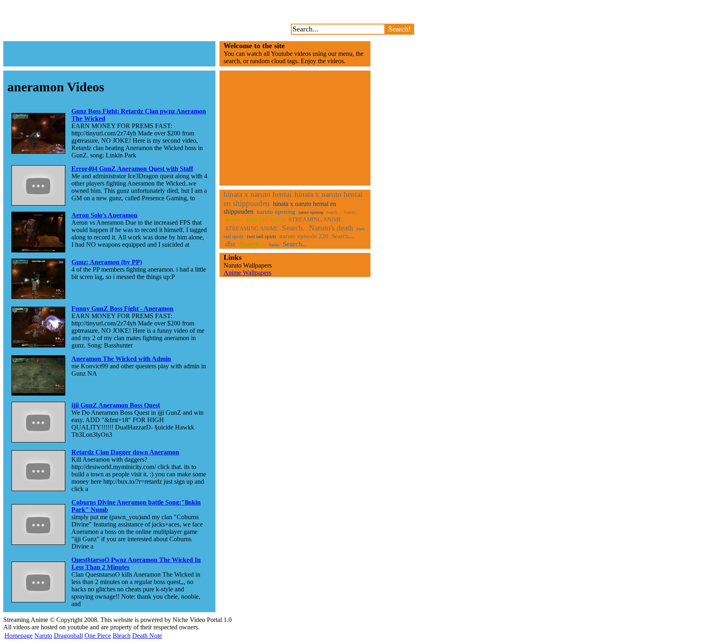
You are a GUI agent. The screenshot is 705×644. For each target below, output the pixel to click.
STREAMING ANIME (315, 220)
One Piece (97, 635)
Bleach (122, 635)
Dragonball (68, 635)
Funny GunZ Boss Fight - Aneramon (122, 308)
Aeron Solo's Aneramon (104, 215)
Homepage (18, 635)
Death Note (147, 635)
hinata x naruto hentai (257, 194)
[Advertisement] (109, 54)
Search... (333, 212)
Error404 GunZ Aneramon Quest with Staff (132, 168)
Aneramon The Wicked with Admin (121, 358)
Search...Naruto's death (317, 228)
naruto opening (276, 211)
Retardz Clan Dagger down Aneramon (125, 452)
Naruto (273, 245)
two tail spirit (266, 219)
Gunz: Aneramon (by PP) (106, 262)
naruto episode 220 (303, 236)
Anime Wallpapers (247, 272)
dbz (230, 244)
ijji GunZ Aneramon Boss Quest (115, 405)
